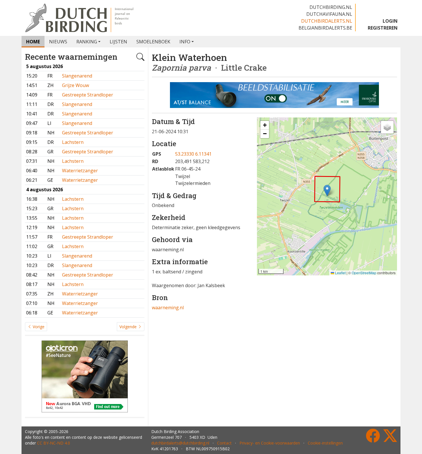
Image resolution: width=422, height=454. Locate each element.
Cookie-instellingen (325, 443)
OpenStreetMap (364, 272)
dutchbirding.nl (330, 7)
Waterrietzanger (80, 170)
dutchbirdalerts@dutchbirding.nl (180, 443)
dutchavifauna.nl (329, 14)
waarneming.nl (168, 307)
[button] (327, 190)
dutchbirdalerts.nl (326, 21)
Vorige (38, 326)
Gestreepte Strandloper (87, 95)
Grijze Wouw (75, 85)
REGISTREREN (383, 28)
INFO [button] (184, 41)
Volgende (128, 326)
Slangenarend (77, 76)
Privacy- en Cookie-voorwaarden (269, 443)
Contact (224, 443)
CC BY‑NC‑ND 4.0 (53, 443)
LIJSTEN (118, 41)
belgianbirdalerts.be (325, 28)
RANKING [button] (86, 41)
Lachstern (73, 142)
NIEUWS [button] (58, 41)
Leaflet (340, 272)
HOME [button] (33, 41)
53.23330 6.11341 (193, 154)
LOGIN (390, 21)
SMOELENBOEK (153, 41)
